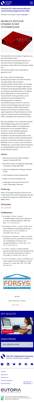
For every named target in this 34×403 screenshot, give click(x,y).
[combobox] (17, 344)
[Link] (18, 223)
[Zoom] (17, 41)
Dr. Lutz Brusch (6, 208)
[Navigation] (31, 3)
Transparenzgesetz (6, 380)
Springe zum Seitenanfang (27, 382)
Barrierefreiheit (5, 383)
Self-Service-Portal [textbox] (11, 344)
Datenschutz (5, 377)
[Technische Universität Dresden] (6, 2)
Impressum (4, 374)
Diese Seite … (16, 305)
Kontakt (3, 371)
